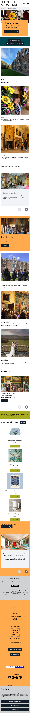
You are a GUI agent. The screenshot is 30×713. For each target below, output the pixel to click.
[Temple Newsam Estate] (9, 678)
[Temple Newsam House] (15, 181)
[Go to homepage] (9, 3)
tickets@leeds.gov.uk (16, 642)
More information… (5, 696)
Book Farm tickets (15, 654)
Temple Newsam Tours (8, 397)
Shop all (23, 422)
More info (4, 401)
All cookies (15, 709)
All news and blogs (6, 527)
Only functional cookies (15, 701)
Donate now (5, 245)
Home (24, 3)
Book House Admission (14, 40)
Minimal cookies (15, 705)
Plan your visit (15, 607)
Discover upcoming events (11, 31)
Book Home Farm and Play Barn (15, 43)
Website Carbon (19, 666)
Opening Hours (15, 604)
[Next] (26, 209)
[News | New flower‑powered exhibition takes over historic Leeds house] (15, 542)
